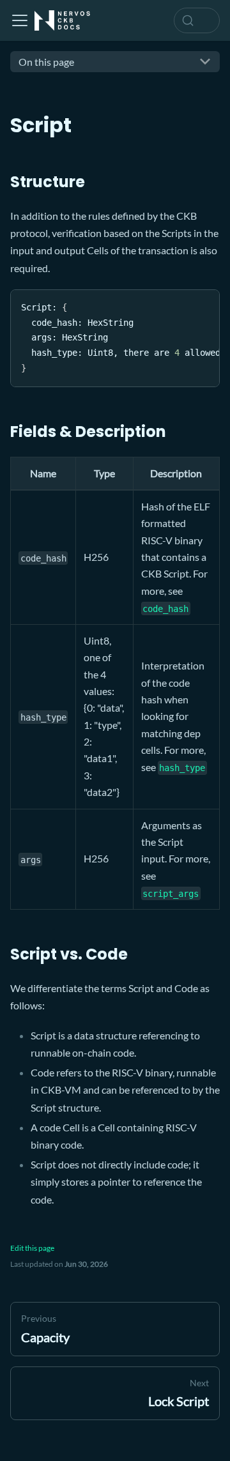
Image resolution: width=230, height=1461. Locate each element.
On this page (46, 62)
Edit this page (32, 1248)
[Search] (197, 20)
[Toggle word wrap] (181, 305)
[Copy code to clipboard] (204, 305)
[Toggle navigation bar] (19, 20)
